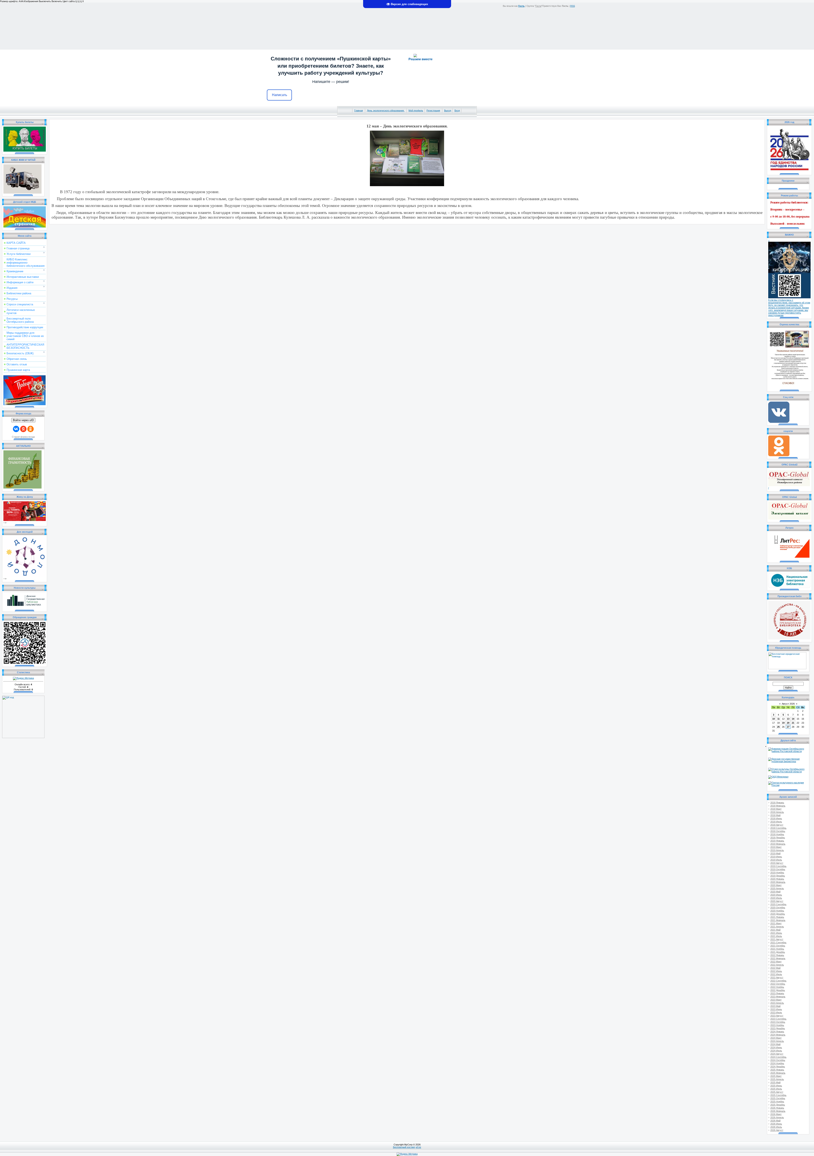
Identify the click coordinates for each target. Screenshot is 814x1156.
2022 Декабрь (777, 990)
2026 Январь (777, 1108)
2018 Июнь (776, 818)
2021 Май (775, 929)
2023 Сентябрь (778, 1019)
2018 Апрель (777, 812)
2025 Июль (776, 1089)
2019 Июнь (776, 856)
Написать (279, 95)
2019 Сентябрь (778, 866)
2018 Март (776, 809)
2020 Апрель (777, 888)
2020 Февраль (777, 882)
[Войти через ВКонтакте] (16, 429)
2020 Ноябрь (777, 910)
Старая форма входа (23, 437)
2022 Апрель (777, 964)
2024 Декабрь (777, 1066)
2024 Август (776, 1054)
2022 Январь (777, 955)
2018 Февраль (777, 805)
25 (778, 727)
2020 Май (775, 891)
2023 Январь (777, 993)
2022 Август (776, 977)
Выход (447, 110)
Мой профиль (415, 110)
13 (788, 719)
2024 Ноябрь (777, 1063)
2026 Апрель (777, 1117)
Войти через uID (23, 420)
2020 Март (776, 885)
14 (793, 719)
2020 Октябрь (777, 907)
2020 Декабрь (777, 914)
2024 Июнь (776, 1047)
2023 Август (776, 1015)
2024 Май (775, 1044)
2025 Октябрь (777, 1098)
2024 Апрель (777, 1041)
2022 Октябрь (777, 984)
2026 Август (776, 1130)
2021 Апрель (777, 926)
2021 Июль (776, 936)
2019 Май (775, 853)
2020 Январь (777, 879)
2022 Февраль (777, 958)
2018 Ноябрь (777, 834)
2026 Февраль (777, 1111)
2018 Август (776, 825)
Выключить (45, 1)
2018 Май (775, 815)
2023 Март (776, 999)
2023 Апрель (777, 1003)
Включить (57, 1)
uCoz (418, 1147)
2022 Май (775, 968)
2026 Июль (776, 1127)
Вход (457, 110)
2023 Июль (776, 1012)
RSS (572, 6)
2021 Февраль (777, 920)
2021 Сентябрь (778, 942)
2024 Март (776, 1038)
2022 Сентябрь (778, 980)
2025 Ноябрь (777, 1101)
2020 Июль (776, 898)
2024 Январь (777, 1031)
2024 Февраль (777, 1034)
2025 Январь (777, 1069)
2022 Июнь (776, 971)
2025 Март (776, 1076)
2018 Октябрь (777, 831)
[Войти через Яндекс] (23, 429)
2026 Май (775, 1120)
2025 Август (776, 1092)
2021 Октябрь (777, 945)
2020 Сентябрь (778, 904)
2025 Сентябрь (778, 1095)
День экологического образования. (385, 110)
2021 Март (776, 923)
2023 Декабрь (777, 1028)
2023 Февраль (777, 996)
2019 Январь (777, 840)
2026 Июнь (776, 1123)
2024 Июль (776, 1050)
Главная (358, 110)
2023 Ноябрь (777, 1025)
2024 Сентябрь (778, 1057)
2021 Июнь (776, 933)
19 (783, 723)
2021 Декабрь (777, 952)
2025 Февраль (777, 1073)
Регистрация (433, 110)
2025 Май (775, 1082)
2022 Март (776, 961)
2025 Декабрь (777, 1104)
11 (778, 719)
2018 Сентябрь (778, 828)
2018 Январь (777, 802)
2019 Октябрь (777, 869)
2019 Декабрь (777, 875)
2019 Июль (776, 860)
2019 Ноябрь (777, 872)
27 (788, 727)
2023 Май (775, 1006)
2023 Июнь (776, 1009)
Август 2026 (788, 703)
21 (793, 723)
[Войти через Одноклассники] (30, 429)
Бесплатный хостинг (404, 1147)
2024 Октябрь (777, 1060)
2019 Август (776, 863)
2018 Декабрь (777, 837)
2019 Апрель (777, 850)
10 (773, 719)
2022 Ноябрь (777, 987)
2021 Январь (777, 917)
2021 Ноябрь (777, 949)
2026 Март (776, 1114)
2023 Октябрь (777, 1022)
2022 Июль (776, 974)
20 (788, 723)
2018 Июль (776, 821)
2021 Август (776, 939)
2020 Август (776, 901)
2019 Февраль (777, 844)
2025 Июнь (776, 1085)
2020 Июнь (776, 895)
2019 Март (776, 847)
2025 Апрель (777, 1079)
